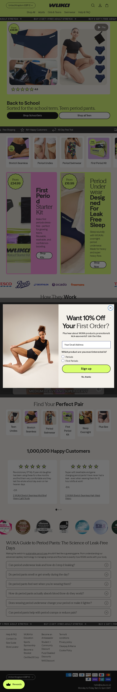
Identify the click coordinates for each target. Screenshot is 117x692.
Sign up (86, 368)
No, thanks (86, 377)
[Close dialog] (110, 307)
